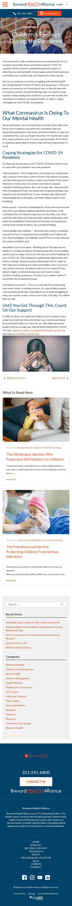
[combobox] (62, 5)
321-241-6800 (36, 772)
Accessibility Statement (48, 893)
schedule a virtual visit (27, 333)
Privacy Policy (19, 893)
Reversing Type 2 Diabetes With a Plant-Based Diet (33, 622)
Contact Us (36, 782)
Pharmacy (11, 718)
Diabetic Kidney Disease (18, 647)
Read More (11, 479)
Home (36, 841)
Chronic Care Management (20, 669)
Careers (36, 863)
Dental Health (13, 673)
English (59, 4)
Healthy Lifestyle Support (19, 687)
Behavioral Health (15, 664)
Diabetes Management (18, 678)
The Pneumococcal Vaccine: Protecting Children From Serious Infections (32, 552)
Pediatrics (44, 27)
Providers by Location (36, 857)
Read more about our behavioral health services (37, 330)
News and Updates (16, 705)
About (36, 854)
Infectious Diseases (25, 448)
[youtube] (40, 877)
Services (36, 845)
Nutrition (10, 709)
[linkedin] (47, 877)
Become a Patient (36, 848)
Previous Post (16, 378)
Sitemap (31, 893)
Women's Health (14, 727)
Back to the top (38, 755)
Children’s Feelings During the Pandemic (36, 37)
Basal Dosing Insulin (16, 642)
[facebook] (24, 877)
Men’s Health (13, 700)
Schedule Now (51, 13)
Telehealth (36, 851)
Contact (36, 867)
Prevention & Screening (51, 448)
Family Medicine (14, 682)
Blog (36, 860)
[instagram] (32, 877)
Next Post (58, 378)
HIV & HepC (12, 691)
